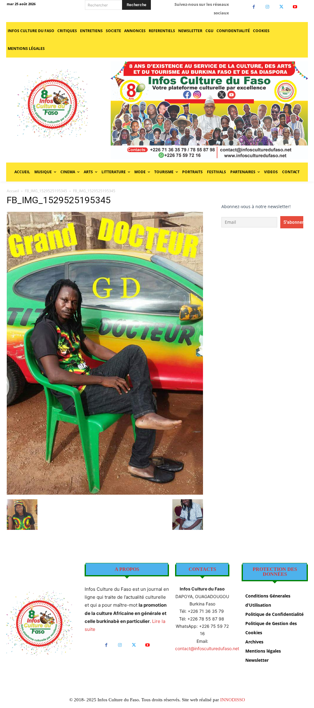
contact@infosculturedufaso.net (207, 648)
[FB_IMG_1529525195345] (105, 493)
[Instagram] (267, 7)
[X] (281, 7)
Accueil (13, 190)
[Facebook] (253, 7)
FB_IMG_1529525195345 (46, 190)
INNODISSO (232, 699)
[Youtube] (295, 7)
